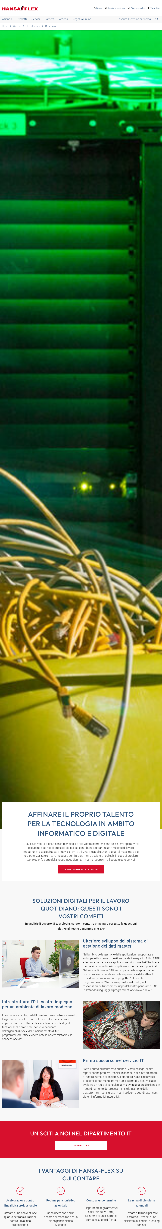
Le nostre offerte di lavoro (81, 869)
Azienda (7, 19)
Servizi (35, 19)
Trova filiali (155, 8)
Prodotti (22, 19)
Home (5, 26)
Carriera (49, 19)
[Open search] (138, 19)
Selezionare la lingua (116, 8)
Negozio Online (81, 19)
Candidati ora (81, 1145)
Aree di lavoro (33, 26)
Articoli (63, 19)
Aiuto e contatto (138, 8)
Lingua (99, 8)
